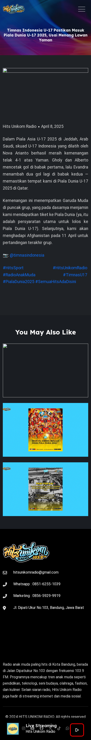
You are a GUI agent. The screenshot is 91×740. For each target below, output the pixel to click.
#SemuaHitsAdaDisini (55, 281)
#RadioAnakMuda (19, 275)
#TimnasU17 (75, 275)
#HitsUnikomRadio (70, 268)
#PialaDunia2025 (18, 281)
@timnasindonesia (27, 255)
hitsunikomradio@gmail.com (36, 572)
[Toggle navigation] (81, 9)
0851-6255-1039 (46, 584)
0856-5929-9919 (46, 595)
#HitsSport (13, 268)
